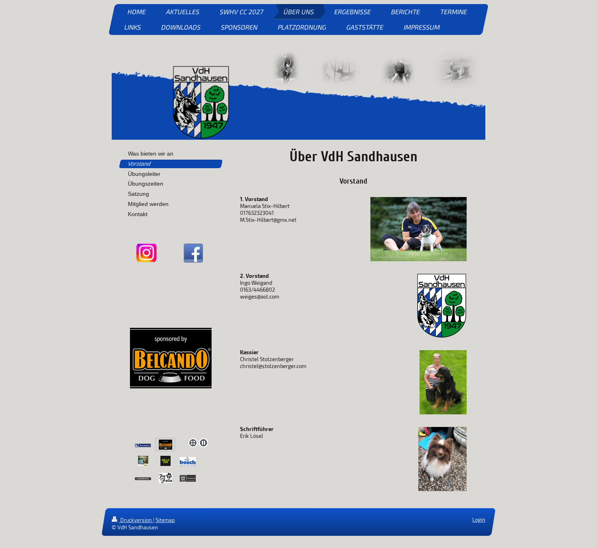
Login (478, 519)
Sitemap (165, 520)
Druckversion (136, 520)
